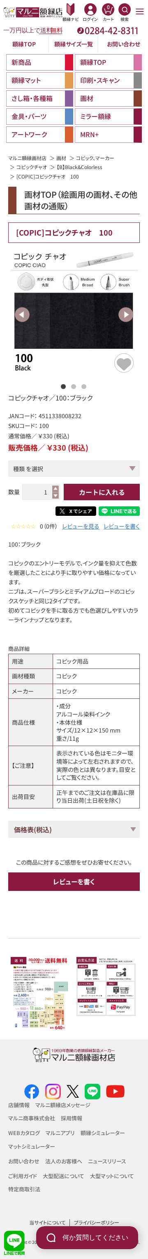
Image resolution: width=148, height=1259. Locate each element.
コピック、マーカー (95, 157)
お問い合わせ (123, 44)
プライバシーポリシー (96, 1222)
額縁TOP (24, 44)
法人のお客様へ (63, 1161)
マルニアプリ (60, 1133)
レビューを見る (80, 526)
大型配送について (63, 1176)
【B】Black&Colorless (79, 166)
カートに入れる (102, 492)
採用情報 (71, 1118)
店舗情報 (19, 1105)
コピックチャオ (31, 166)
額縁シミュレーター (103, 1133)
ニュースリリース (107, 1161)
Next (125, 314)
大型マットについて (112, 1176)
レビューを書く (122, 526)
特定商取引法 (24, 1189)
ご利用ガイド (22, 1176)
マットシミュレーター (31, 1146)
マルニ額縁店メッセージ (62, 1105)
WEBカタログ (24, 1133)
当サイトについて (47, 1222)
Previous (22, 314)
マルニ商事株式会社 (31, 1118)
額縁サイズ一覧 (73, 44)
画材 (61, 157)
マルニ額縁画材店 (27, 157)
